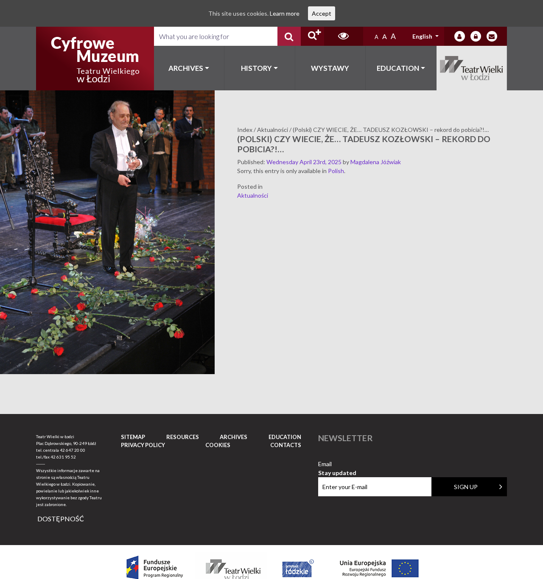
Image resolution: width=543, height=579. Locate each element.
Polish (336, 170)
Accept (321, 13)
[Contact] (492, 36)
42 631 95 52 (63, 456)
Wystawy (330, 68)
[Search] (289, 36)
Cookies (217, 445)
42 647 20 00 (72, 450)
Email (337, 464)
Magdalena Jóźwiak (375, 161)
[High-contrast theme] (343, 36)
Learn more (284, 13)
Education (398, 68)
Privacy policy (143, 445)
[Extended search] (312, 36)
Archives (185, 68)
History (256, 68)
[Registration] (475, 36)
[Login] (459, 36)
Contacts (285, 445)
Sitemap (133, 437)
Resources (182, 437)
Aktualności (252, 195)
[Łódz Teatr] (95, 58)
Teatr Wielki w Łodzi (472, 68)
